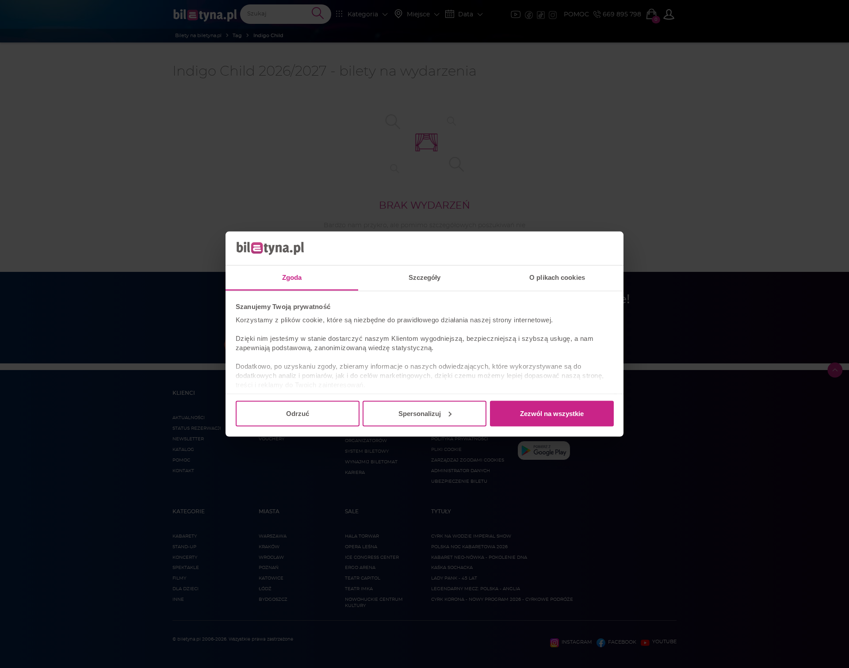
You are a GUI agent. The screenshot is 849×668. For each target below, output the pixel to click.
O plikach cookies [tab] (557, 277)
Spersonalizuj (419, 413)
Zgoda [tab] (292, 277)
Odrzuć (297, 413)
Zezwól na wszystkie (552, 413)
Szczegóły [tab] (425, 277)
